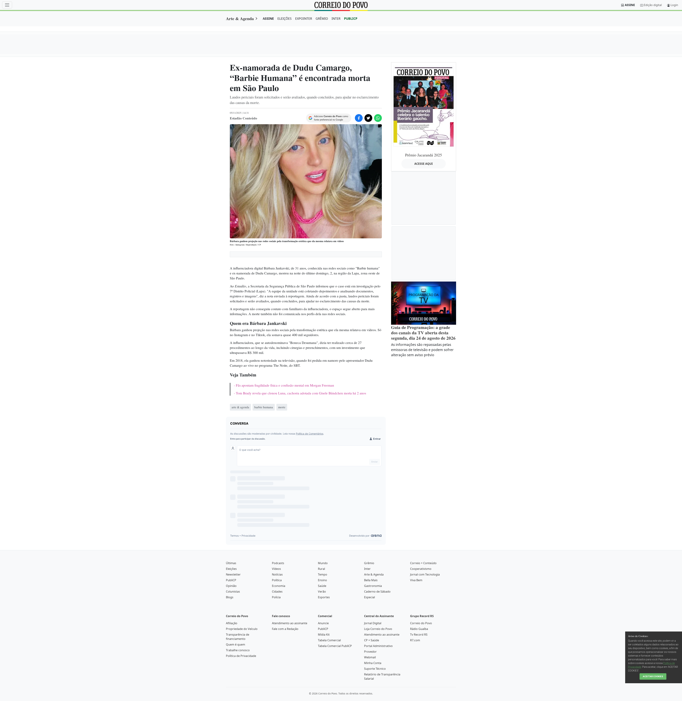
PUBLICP (350, 18)
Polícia (276, 597)
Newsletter (233, 574)
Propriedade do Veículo (242, 629)
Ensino (322, 580)
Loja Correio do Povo (378, 629)
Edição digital (653, 5)
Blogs (229, 597)
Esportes (324, 597)
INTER (336, 18)
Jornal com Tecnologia (425, 574)
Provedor (370, 652)
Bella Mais (371, 580)
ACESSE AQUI (423, 164)
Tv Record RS (418, 634)
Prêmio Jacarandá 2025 (423, 154)
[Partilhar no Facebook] (359, 118)
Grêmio (369, 563)
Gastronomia (373, 586)
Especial (369, 597)
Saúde (322, 586)
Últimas (231, 563)
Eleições (231, 569)
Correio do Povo (421, 623)
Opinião (231, 586)
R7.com (415, 640)
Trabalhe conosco (238, 650)
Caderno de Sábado (377, 591)
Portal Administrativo (378, 646)
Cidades (277, 591)
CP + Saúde (371, 640)
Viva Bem (416, 580)
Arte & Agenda (240, 18)
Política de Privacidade (241, 656)
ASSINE (268, 18)
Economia (278, 586)
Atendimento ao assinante (289, 623)
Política (277, 580)
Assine (630, 5)
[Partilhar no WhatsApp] (378, 118)
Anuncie (323, 623)
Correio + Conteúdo (423, 563)
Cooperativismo (420, 569)
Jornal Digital (372, 623)
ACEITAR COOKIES (653, 676)
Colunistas (233, 591)
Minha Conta (372, 663)
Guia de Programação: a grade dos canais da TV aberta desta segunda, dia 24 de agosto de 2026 (423, 332)
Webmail (370, 657)
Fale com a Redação (285, 629)
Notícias (277, 574)
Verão (322, 591)
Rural (321, 569)
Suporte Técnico (375, 669)
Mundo (323, 563)
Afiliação (231, 623)
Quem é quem (235, 644)
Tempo (322, 574)
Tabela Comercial (329, 640)
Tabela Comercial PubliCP (335, 646)
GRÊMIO (322, 18)
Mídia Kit (324, 634)
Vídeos (276, 569)
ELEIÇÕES (284, 18)
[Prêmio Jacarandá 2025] (423, 106)
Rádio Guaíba (419, 629)
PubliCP (231, 580)
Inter (367, 569)
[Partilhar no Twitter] (368, 118)
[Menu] (7, 5)
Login (674, 5)
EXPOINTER (303, 18)
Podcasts (278, 563)
